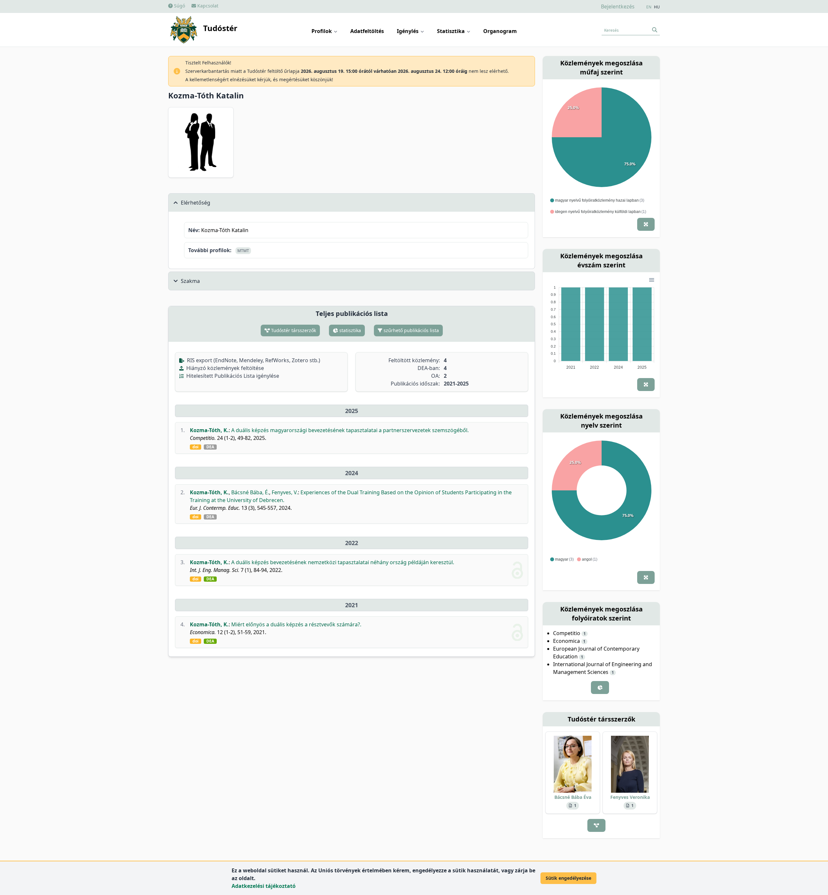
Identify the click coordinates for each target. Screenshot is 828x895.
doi (195, 447)
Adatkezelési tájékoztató (264, 885)
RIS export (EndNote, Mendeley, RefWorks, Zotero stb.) (253, 360)
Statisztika (451, 31)
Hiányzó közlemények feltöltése (224, 368)
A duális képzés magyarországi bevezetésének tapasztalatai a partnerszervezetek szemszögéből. (350, 430)
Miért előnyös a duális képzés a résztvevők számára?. (296, 624)
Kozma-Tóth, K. (209, 430)
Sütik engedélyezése (568, 878)
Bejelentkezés (618, 6)
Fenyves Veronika (630, 797)
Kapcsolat (207, 6)
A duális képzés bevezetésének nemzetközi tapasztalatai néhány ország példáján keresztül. (342, 562)
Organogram (500, 31)
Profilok (322, 31)
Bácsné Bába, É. (250, 492)
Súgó (179, 6)
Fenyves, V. (285, 492)
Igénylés (408, 31)
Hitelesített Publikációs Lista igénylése (232, 375)
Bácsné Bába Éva (572, 797)
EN (648, 7)
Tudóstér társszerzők (293, 330)
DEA (210, 447)
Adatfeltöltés (367, 31)
